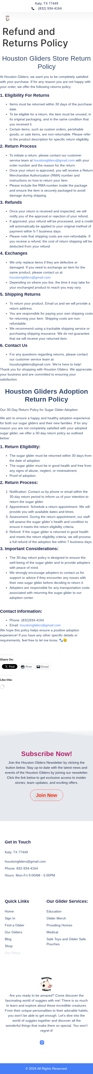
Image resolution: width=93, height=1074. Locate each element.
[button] (85, 17)
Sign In (10, 918)
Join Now (46, 795)
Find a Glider (14, 925)
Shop (9, 946)
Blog (8, 939)
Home (9, 911)
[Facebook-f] (33, 1042)
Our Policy (12, 953)
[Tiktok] (51, 1042)
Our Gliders (13, 932)
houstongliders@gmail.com (54, 160)
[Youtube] (60, 1042)
